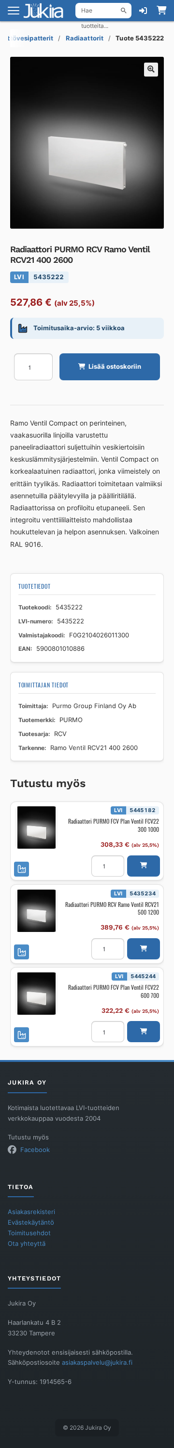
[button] (151, 70)
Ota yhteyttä (26, 1243)
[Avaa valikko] (13, 10)
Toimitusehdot (29, 1233)
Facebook (35, 1149)
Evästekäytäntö (31, 1222)
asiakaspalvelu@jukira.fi (97, 1362)
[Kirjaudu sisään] (143, 10)
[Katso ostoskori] (161, 10)
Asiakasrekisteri (31, 1211)
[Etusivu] (46, 10)
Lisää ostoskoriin (114, 366)
